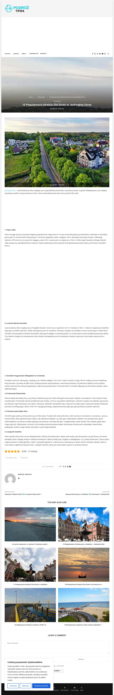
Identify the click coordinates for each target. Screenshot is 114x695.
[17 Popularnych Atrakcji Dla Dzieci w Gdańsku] (30, 565)
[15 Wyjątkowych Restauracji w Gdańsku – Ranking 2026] (83, 524)
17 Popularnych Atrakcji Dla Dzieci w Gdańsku (30, 585)
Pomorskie (41, 97)
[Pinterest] (100, 54)
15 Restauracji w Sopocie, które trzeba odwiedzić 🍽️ (83, 625)
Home (31, 97)
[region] (28, 674)
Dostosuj (13, 686)
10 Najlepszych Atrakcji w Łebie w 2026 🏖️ (30, 625)
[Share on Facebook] (63, 466)
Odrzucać (25, 686)
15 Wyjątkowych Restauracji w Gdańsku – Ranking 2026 (83, 544)
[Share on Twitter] (65, 466)
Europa (16, 54)
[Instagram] (97, 54)
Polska (7, 54)
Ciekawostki (33, 54)
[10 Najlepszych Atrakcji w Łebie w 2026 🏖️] (30, 605)
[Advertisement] (57, 33)
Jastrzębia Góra (10, 190)
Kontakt (43, 54)
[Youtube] (102, 54)
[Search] (108, 54)
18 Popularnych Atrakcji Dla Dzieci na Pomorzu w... (83, 585)
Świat (24, 54)
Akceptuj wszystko (41, 686)
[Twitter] (95, 54)
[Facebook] (92, 54)
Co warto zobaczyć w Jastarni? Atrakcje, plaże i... (30, 544)
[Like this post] (60, 466)
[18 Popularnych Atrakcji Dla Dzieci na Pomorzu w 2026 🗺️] (83, 565)
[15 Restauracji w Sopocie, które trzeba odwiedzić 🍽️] (83, 605)
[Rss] (105, 54)
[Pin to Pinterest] (67, 466)
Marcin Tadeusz (58, 109)
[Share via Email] (70, 466)
